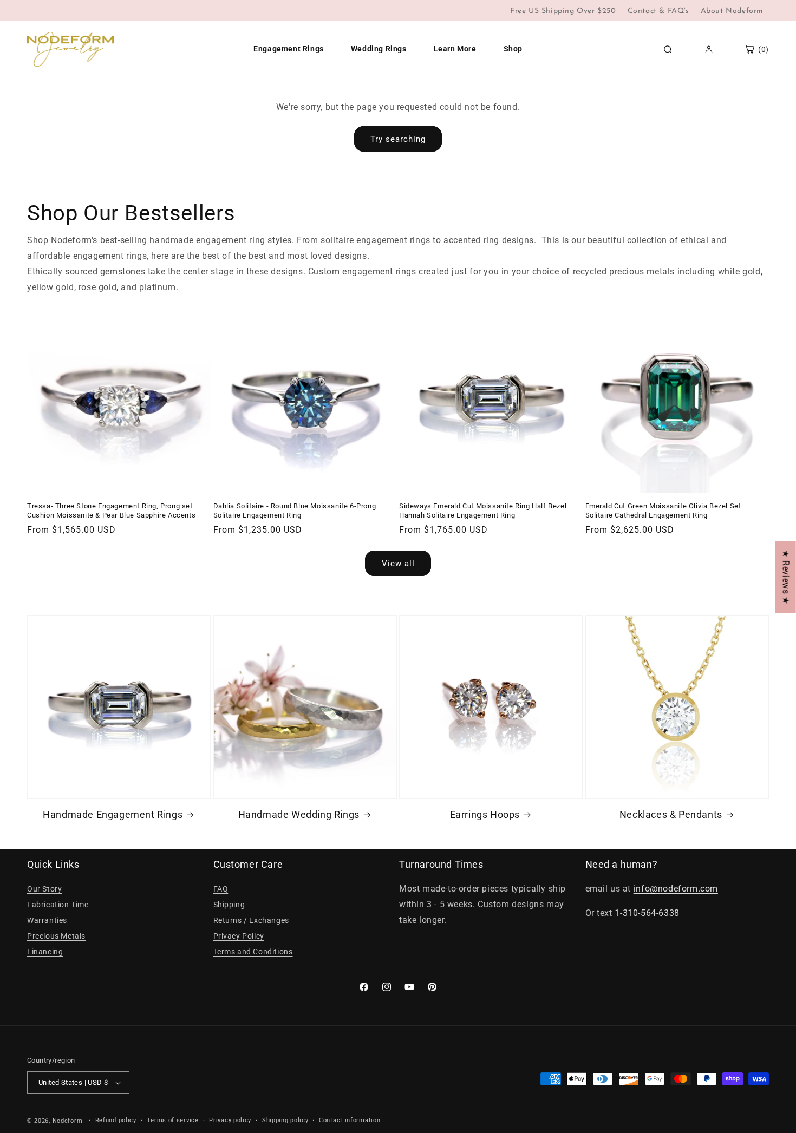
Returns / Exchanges (251, 920)
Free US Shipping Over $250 (563, 11)
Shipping (229, 904)
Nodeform (68, 1120)
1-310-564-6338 (647, 913)
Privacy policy (230, 1120)
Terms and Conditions (253, 951)
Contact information (349, 1120)
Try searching (398, 139)
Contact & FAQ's (658, 11)
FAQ (221, 889)
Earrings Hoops (485, 814)
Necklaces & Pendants (670, 814)
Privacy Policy (238, 936)
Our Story (44, 889)
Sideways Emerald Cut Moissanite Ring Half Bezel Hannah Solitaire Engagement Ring (482, 510)
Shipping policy (285, 1120)
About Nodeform (732, 11)
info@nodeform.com (676, 888)
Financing (45, 951)
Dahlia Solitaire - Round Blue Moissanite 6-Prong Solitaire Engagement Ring (294, 510)
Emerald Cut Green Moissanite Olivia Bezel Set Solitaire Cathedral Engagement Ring (663, 510)
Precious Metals (56, 936)
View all (398, 563)
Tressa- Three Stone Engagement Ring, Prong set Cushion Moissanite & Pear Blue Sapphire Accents (111, 510)
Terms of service (172, 1120)
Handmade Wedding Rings (299, 814)
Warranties (47, 920)
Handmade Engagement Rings (112, 814)
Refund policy (115, 1120)
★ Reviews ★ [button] (786, 576)
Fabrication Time (58, 904)
